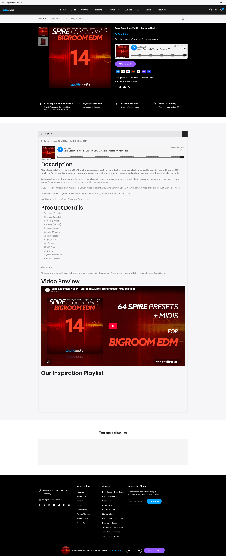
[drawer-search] (210, 10)
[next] (105, 57)
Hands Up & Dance (109, 510)
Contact (80, 501)
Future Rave (107, 505)
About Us (80, 492)
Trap (104, 536)
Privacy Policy (82, 523)
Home (41, 18)
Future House (107, 501)
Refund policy (82, 518)
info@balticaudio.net (13, 3)
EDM (131, 77)
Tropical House (114, 536)
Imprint (79, 505)
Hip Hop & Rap (108, 514)
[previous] (54, 57)
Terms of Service (83, 514)
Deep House (119, 492)
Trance (117, 532)
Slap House (106, 527)
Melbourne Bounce (109, 518)
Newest (137, 77)
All (48, 18)
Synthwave (118, 527)
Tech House (107, 532)
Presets (144, 77)
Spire (151, 77)
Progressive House (109, 523)
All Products (81, 496)
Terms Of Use (82, 510)
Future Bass (112, 496)
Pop (121, 518)
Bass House (107, 492)
